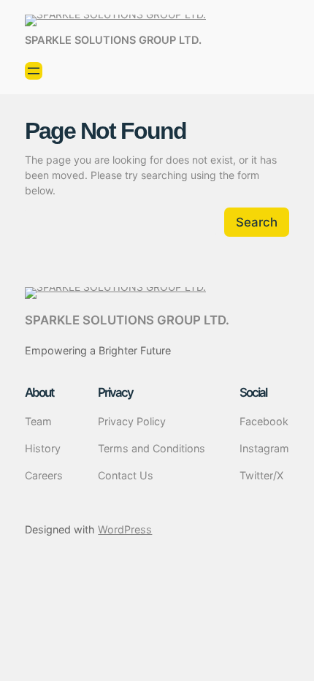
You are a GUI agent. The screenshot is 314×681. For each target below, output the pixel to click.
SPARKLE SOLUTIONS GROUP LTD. (113, 40)
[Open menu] (33, 71)
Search (256, 222)
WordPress (125, 529)
